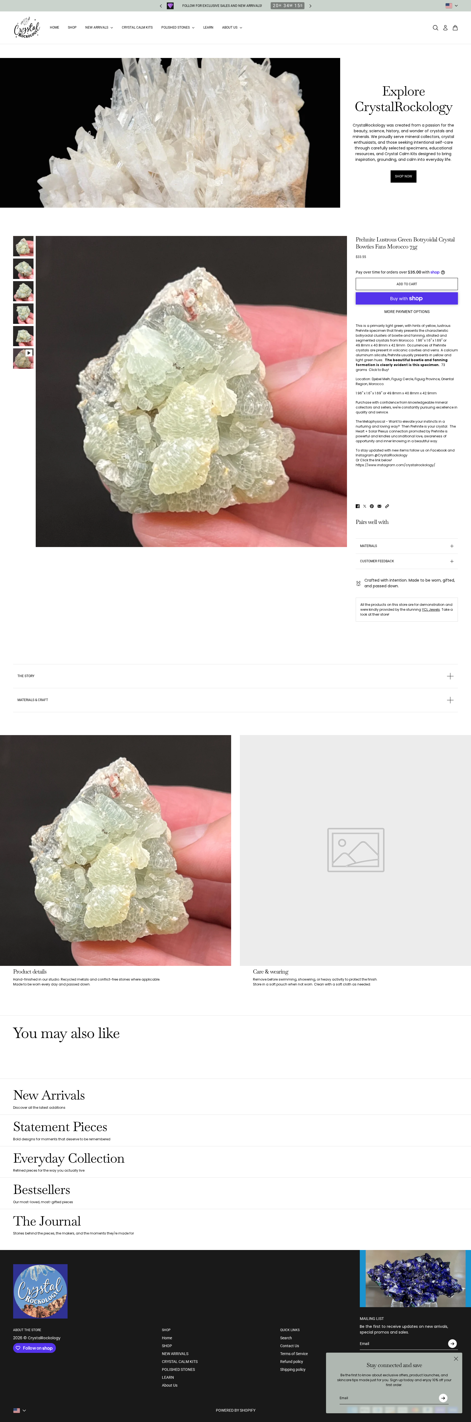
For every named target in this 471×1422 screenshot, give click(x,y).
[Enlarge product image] (191, 391)
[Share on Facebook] (358, 506)
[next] (310, 6)
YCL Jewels (431, 609)
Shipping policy (293, 1369)
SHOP (167, 1346)
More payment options (407, 311)
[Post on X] (364, 506)
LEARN (168, 1377)
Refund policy (291, 1361)
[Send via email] (379, 506)
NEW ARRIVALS (175, 1354)
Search (286, 1338)
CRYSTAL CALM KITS (180, 1361)
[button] (387, 506)
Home (167, 1338)
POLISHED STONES (178, 1369)
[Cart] (455, 27)
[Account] (445, 27)
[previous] (161, 6)
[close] (456, 1359)
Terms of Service (294, 1354)
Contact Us (289, 1346)
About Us (169, 1385)
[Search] (435, 27)
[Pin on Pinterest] (372, 506)
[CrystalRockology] (27, 27)
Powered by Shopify (235, 1410)
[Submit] (443, 1398)
